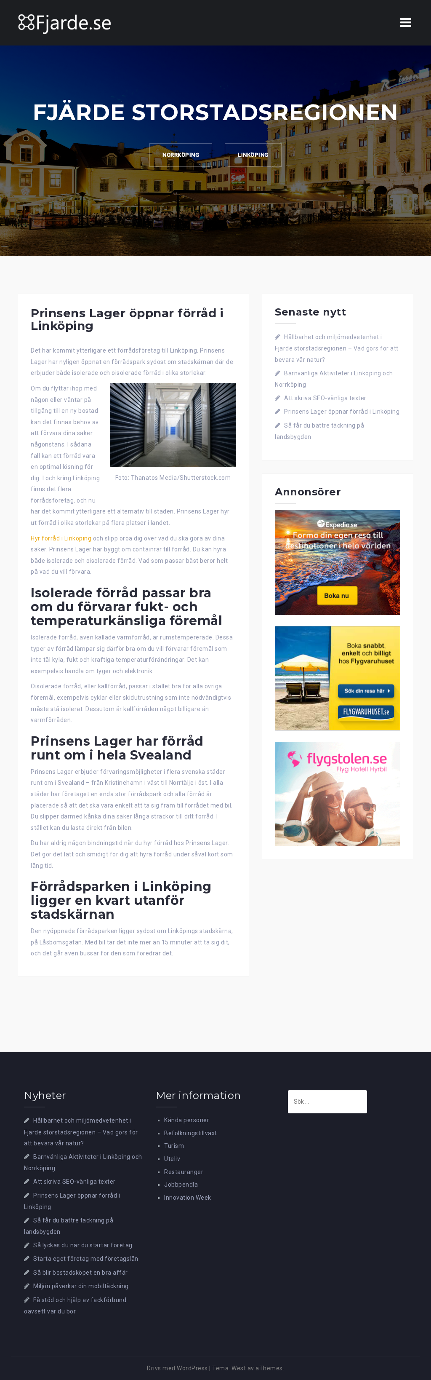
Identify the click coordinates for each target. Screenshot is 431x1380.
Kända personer (186, 1120)
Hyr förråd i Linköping (61, 538)
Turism (174, 1145)
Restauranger (183, 1172)
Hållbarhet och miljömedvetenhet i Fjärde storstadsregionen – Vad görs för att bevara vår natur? (337, 348)
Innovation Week (187, 1197)
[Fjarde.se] (65, 22)
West (238, 1368)
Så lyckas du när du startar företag (83, 1245)
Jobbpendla (181, 1184)
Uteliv (172, 1158)
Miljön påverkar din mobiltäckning (81, 1286)
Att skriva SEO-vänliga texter (325, 398)
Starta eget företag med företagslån (85, 1258)
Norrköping (180, 155)
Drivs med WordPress (177, 1368)
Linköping (253, 155)
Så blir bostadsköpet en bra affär (80, 1272)
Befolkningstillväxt (190, 1133)
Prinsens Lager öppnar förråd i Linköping (341, 411)
